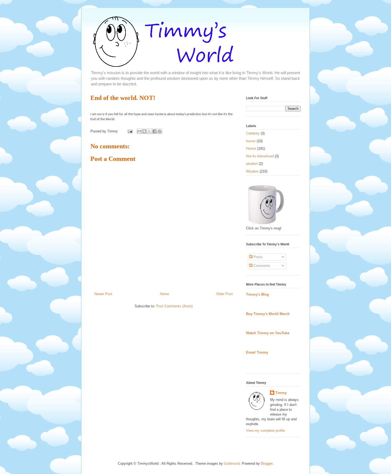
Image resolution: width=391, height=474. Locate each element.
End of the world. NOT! (122, 97)
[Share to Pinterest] (159, 131)
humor (251, 141)
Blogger (266, 463)
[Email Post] (130, 131)
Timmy (281, 393)
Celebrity (253, 133)
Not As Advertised (260, 156)
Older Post (224, 294)
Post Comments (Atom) (174, 306)
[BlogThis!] (144, 131)
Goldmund (232, 463)
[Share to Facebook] (154, 131)
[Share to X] (149, 131)
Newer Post (103, 294)
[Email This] (139, 131)
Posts (257, 257)
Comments (261, 266)
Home (164, 294)
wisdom (252, 164)
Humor (251, 148)
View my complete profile (265, 431)
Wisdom (252, 171)
